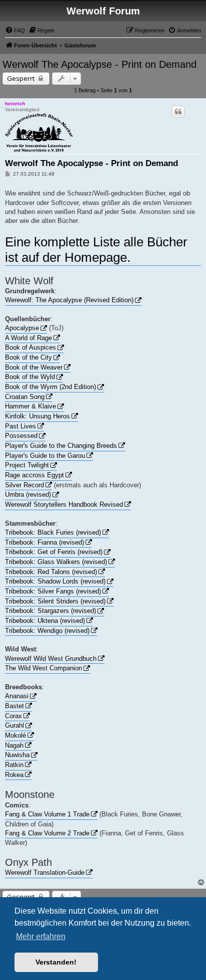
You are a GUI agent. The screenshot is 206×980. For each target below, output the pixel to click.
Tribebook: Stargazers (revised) (50, 610)
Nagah (14, 745)
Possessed (21, 435)
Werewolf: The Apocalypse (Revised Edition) (69, 300)
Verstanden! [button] (56, 962)
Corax (13, 716)
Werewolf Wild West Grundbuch (50, 658)
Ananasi (16, 696)
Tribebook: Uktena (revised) (45, 620)
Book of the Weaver (33, 367)
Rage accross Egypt (34, 475)
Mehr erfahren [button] (41, 936)
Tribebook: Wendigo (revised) (47, 630)
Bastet (14, 706)
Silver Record (24, 485)
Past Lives (20, 426)
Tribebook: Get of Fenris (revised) (53, 552)
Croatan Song (24, 396)
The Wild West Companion (43, 668)
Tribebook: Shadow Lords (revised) (55, 581)
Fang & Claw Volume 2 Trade (47, 833)
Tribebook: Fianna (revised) (44, 542)
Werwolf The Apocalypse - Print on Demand (99, 64)
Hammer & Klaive (30, 406)
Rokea (14, 775)
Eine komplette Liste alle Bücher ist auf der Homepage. (96, 249)
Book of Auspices (30, 347)
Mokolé (15, 735)
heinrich (15, 103)
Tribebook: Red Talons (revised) (51, 572)
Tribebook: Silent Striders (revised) (55, 601)
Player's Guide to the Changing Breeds (61, 445)
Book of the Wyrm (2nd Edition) (50, 387)
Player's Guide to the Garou (45, 455)
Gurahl (14, 725)
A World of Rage (28, 338)
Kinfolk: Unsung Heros (37, 416)
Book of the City (28, 357)
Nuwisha (17, 755)
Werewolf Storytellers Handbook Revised (64, 504)
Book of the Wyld (30, 377)
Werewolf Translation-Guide (44, 872)
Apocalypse (22, 328)
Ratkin (14, 765)
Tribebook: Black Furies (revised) (53, 532)
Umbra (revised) (28, 494)
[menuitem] (15, 30)
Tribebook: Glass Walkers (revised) (56, 562)
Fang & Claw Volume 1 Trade (47, 814)
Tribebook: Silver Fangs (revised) (53, 591)
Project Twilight (27, 465)
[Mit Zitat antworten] (178, 112)
